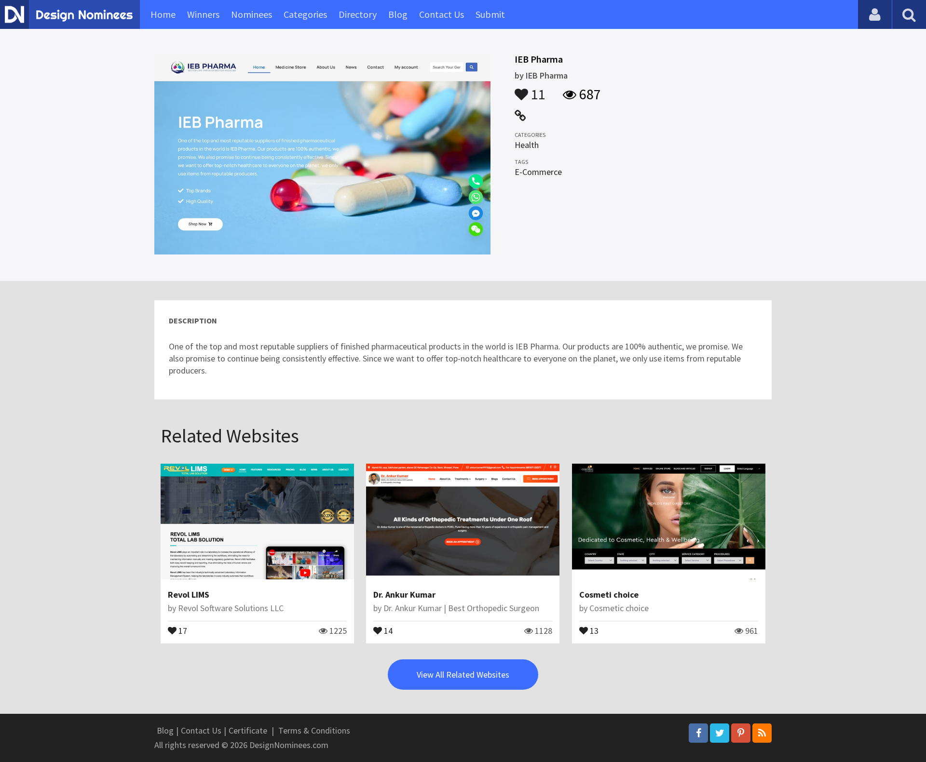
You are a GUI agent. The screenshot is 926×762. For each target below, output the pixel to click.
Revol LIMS (188, 594)
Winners (203, 14)
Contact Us (441, 14)
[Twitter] (719, 733)
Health (527, 144)
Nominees (251, 14)
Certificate (248, 730)
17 (182, 630)
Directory (358, 14)
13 (593, 630)
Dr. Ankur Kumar (404, 594)
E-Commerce (538, 171)
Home (163, 14)
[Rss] (762, 733)
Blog (398, 14)
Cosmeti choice (609, 594)
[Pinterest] (740, 733)
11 (536, 89)
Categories (305, 14)
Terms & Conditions (314, 730)
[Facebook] (698, 733)
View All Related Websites (463, 674)
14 (387, 630)
